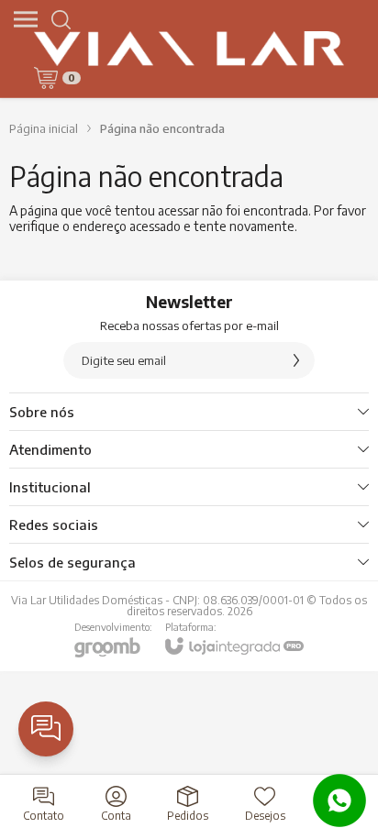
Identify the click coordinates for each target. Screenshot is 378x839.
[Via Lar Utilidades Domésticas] (189, 48)
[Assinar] (296, 360)
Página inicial (43, 128)
